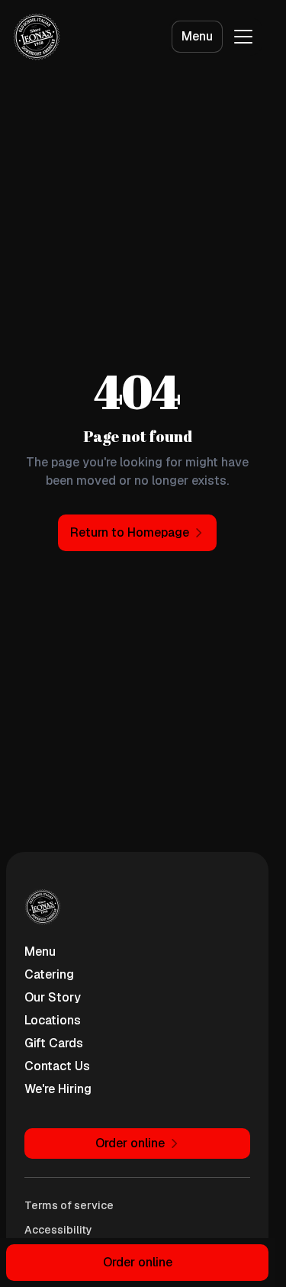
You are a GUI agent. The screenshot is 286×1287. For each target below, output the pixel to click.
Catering (49, 974)
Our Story (52, 997)
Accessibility (58, 1230)
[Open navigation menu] (243, 36)
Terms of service (69, 1205)
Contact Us (57, 1066)
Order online (137, 1262)
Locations (52, 1020)
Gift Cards (53, 1043)
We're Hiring (58, 1089)
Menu (197, 36)
